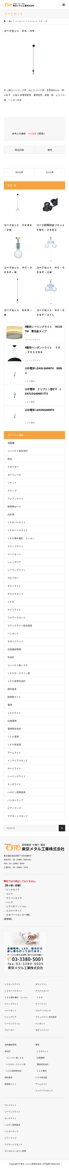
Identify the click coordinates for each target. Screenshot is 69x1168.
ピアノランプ (14, 808)
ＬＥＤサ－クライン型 (19, 673)
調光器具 (12, 688)
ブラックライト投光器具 (20, 625)
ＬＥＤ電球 (13, 736)
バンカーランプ (15, 800)
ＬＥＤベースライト (18, 530)
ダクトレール (14, 474)
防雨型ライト (14, 696)
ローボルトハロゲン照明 (15, 1151)
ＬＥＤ (11, 601)
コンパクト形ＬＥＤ (18, 665)
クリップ (12, 490)
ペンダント (13, 633)
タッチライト (14, 784)
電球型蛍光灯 (14, 728)
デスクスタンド (15, 593)
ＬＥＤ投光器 (14, 744)
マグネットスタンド (18, 815)
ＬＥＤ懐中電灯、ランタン (21, 538)
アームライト (14, 752)
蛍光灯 (11, 657)
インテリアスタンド (18, 760)
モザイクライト (15, 641)
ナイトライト (14, 609)
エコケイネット (14, 910)
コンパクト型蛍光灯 (18, 450)
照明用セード (14, 506)
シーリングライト (17, 776)
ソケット (12, 482)
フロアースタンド (17, 617)
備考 (49, 149)
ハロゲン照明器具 (17, 792)
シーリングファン (17, 569)
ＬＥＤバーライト (17, 522)
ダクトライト (14, 585)
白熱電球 (12, 720)
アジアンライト (15, 498)
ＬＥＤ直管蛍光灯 (17, 681)
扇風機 (11, 442)
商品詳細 (19, 149)
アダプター (13, 466)
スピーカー (13, 577)
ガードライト (14, 768)
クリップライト (15, 546)
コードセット (14, 554)
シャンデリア (14, 562)
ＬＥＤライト (14, 712)
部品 (10, 458)
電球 (10, 704)
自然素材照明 (14, 649)
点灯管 (11, 514)
